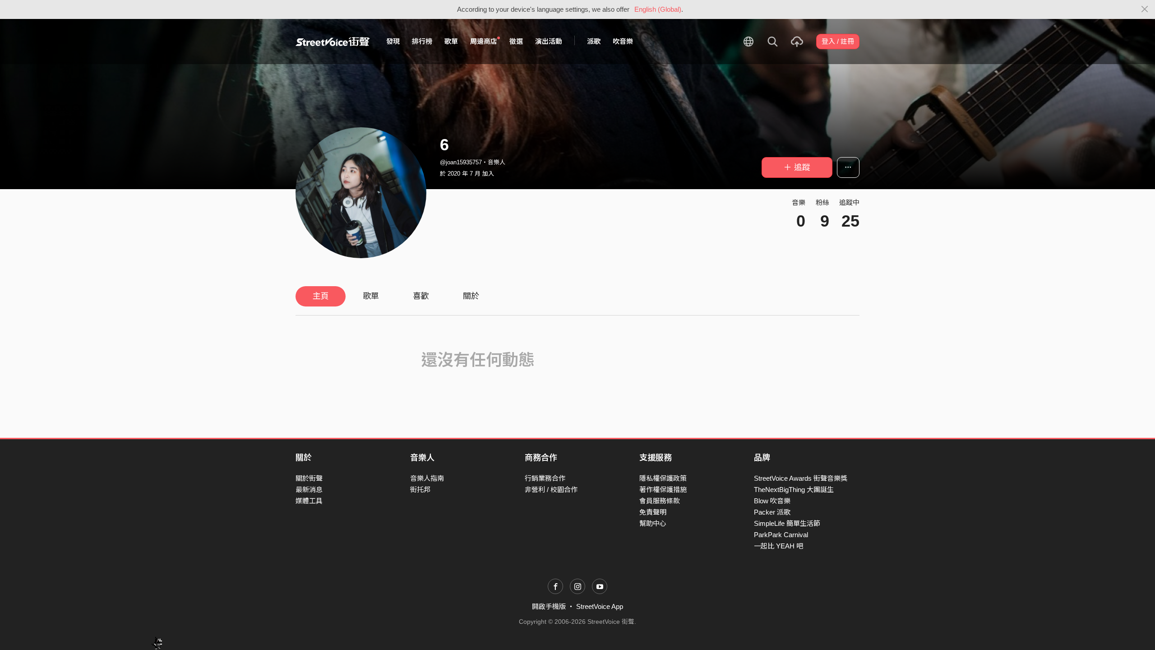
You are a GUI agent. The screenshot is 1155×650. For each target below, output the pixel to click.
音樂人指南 (427, 478)
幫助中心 (652, 523)
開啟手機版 (549, 606)
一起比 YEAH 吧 (778, 546)
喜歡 (421, 296)
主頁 (321, 296)
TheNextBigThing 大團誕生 (794, 489)
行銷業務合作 (545, 478)
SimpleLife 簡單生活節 (787, 523)
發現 (393, 41)
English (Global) (657, 9)
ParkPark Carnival (781, 535)
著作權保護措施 (663, 489)
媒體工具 (309, 501)
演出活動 (548, 41)
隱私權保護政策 (663, 478)
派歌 (594, 41)
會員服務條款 (659, 501)
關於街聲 (309, 478)
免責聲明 (652, 512)
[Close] (1145, 9)
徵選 (516, 41)
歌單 (451, 41)
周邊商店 (483, 41)
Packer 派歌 (772, 512)
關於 (471, 296)
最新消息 (309, 489)
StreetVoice (333, 41)
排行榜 (422, 41)
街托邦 (420, 489)
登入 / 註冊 (838, 41)
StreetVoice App (599, 606)
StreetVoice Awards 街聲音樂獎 (800, 478)
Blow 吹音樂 (772, 501)
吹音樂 (623, 41)
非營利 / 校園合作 (551, 489)
